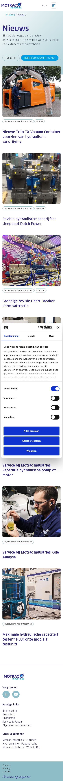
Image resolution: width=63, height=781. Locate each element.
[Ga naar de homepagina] (31, 676)
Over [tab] (51, 336)
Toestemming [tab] (11, 336)
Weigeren (31, 451)
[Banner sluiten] (58, 327)
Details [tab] (31, 336)
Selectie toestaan (31, 441)
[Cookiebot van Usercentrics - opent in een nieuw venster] (39, 327)
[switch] (55, 398)
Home (21, 14)
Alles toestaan (31, 431)
